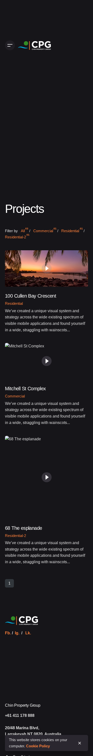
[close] (80, 743)
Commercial (15, 396)
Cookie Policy (38, 746)
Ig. (17, 633)
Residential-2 (15, 535)
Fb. (8, 633)
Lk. (28, 633)
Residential (14, 303)
